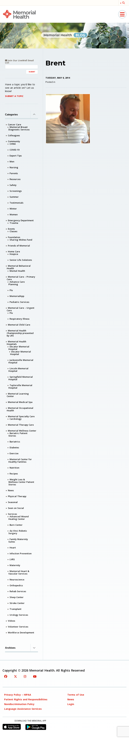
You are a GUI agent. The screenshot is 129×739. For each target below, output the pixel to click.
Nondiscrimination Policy (19, 704)
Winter (13, 208)
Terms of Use (75, 694)
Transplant (15, 608)
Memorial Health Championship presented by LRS (20, 333)
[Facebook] (5, 676)
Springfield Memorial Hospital (20, 378)
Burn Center (16, 524)
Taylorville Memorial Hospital (20, 386)
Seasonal (13, 502)
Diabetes (14, 447)
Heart (13, 547)
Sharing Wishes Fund (21, 239)
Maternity (15, 565)
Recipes (14, 473)
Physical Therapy (17, 496)
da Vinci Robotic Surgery (17, 532)
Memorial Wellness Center (22, 430)
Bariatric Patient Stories (17, 434)
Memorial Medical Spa (20, 402)
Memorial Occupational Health (20, 409)
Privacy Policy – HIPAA (17, 694)
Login (70, 704)
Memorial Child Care (19, 324)
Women (14, 214)
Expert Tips (16, 155)
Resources (15, 179)
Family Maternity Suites (18, 540)
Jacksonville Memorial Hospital (20, 361)
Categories (11, 114)
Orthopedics (16, 585)
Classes (13, 231)
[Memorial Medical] (19, 14)
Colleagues (14, 135)
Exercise (14, 453)
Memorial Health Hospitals (16, 343)
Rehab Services (18, 591)
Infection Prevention (21, 553)
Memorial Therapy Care (21, 424)
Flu (11, 290)
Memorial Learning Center (18, 395)
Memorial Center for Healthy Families (20, 460)
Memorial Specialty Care (21, 416)
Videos (11, 620)
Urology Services (19, 614)
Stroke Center (17, 603)
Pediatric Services (19, 301)
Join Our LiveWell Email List (19, 61)
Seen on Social (16, 508)
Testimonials (16, 202)
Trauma (14, 222)
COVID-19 (14, 149)
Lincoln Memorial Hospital (18, 369)
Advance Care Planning (16, 283)
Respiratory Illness (19, 318)
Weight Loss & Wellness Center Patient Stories (21, 482)
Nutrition (14, 467)
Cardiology (16, 418)
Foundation (14, 237)
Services (12, 513)
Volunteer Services (18, 626)
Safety (13, 185)
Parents (14, 173)
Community (14, 141)
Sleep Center (17, 597)
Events (11, 228)
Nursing (14, 167)
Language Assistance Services (23, 708)
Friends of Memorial (19, 245)
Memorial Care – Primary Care (21, 278)
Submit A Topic (14, 96)
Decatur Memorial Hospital (18, 348)
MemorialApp (17, 296)
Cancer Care (14, 124)
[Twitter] (15, 676)
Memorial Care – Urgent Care (20, 309)
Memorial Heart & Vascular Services (18, 572)
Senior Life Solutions (21, 259)
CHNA (13, 143)
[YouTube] (34, 676)
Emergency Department (21, 220)
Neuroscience (17, 579)
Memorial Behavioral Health (19, 267)
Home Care (14, 251)
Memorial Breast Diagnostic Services (19, 128)
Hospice (14, 254)
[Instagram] (25, 676)
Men (12, 161)
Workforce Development (21, 632)
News (11, 490)
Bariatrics (15, 441)
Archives (10, 647)
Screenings (16, 190)
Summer (14, 196)
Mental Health (17, 270)
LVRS (12, 559)
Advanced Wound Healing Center (18, 517)
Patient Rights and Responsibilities (25, 699)
